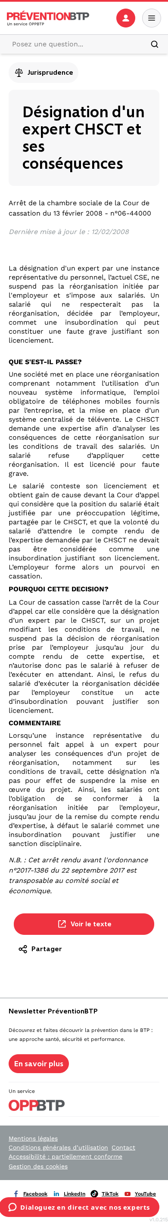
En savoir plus (38, 1063)
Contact (123, 1147)
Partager (46, 949)
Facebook (35, 1194)
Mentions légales (33, 1138)
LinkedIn (74, 1194)
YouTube (145, 1194)
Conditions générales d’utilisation (58, 1147)
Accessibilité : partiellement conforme (65, 1156)
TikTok (110, 1194)
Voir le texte (91, 924)
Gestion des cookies (38, 1166)
